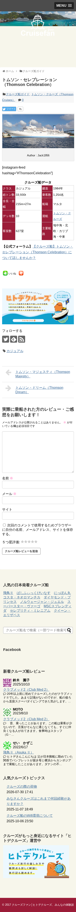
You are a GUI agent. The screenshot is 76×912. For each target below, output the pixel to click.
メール (9, 494)
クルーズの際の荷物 (22, 786)
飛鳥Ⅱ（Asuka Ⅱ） (18, 752)
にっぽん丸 (62, 593)
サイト (7, 509)
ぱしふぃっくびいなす (33, 593)
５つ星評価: (11, 542)
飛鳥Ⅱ (8, 593)
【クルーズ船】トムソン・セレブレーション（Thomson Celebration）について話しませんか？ (37, 252)
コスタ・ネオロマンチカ (21, 597)
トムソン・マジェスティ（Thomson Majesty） (42, 374)
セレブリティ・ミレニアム (30, 610)
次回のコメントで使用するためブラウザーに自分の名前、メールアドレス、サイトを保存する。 (37, 529)
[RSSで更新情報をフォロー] (21, 339)
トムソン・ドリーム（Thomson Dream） (39, 390)
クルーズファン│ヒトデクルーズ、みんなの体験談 (43, 904)
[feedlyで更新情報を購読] (13, 339)
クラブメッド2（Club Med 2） (26, 689)
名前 (7, 478)
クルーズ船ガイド (18, 94)
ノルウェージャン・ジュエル (42, 602)
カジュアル (15, 351)
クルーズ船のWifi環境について (30, 815)
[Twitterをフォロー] (5, 339)
